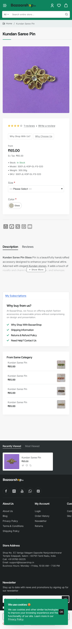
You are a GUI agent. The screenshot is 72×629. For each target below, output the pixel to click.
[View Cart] (66, 5)
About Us (8, 503)
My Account (42, 503)
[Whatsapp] (30, 491)
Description (10, 246)
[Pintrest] (38, 491)
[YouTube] (22, 491)
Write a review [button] (46, 125)
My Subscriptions (15, 295)
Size (10, 182)
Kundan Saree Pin (17, 362)
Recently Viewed (12, 446)
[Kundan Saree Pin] (61, 364)
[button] (36, 269)
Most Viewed (32, 446)
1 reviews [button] (29, 125)
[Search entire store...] (66, 14)
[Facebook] (6, 491)
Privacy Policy (15, 619)
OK (61, 611)
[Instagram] (14, 491)
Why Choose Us (43, 136)
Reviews (27, 246)
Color (11, 199)
